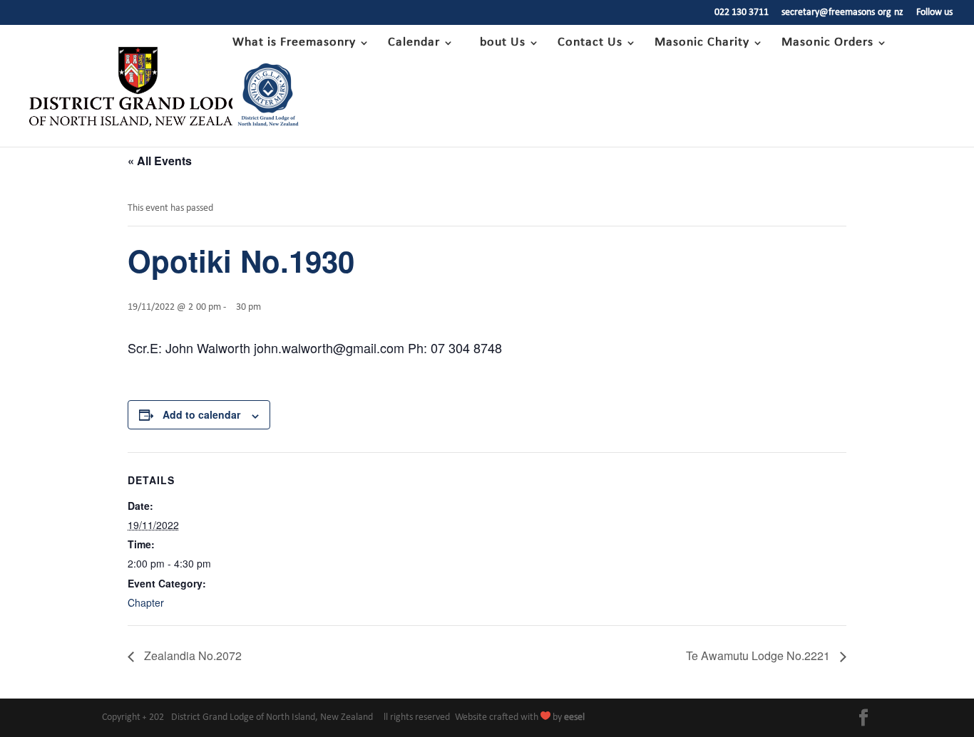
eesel (574, 717)
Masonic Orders (827, 43)
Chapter (146, 602)
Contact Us (590, 43)
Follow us (934, 13)
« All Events (160, 160)
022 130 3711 (741, 13)
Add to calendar (201, 414)
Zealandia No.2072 (191, 655)
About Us (499, 43)
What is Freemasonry (294, 43)
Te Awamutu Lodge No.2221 (759, 655)
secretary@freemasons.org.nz (842, 13)
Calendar (414, 43)
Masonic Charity (702, 43)
